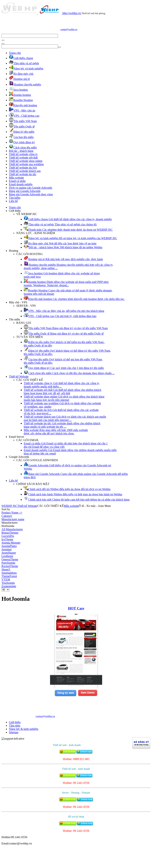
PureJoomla (8, 562)
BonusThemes (9, 532)
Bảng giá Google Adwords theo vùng (31, 194)
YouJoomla (8, 582)
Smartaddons (9, 572)
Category (6, 515)
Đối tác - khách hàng (21, 150)
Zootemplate (8, 586)
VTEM (5, 579)
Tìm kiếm (14, 197)
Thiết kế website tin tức (22, 174)
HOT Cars (76, 608)
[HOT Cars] (76, 687)
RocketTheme (9, 566)
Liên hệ (13, 201)
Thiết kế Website (19, 376)
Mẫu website (16, 177)
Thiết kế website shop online (25, 160)
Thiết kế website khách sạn (25, 170)
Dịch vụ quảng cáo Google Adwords (30, 187)
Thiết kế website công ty (23, 154)
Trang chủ (15, 52)
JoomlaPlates (9, 546)
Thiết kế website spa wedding (26, 164)
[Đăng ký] (65, 695)
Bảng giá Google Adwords (24, 191)
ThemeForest (9, 576)
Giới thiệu (15, 722)
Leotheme (7, 556)
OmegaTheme (9, 559)
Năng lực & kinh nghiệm (23, 729)
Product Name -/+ (11, 512)
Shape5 (5, 569)
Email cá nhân (17, 181)
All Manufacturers (12, 529)
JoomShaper (8, 552)
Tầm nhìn (14, 725)
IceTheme (7, 539)
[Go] (2, 40)
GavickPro (7, 536)
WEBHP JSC (9, 505)
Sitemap (13, 732)
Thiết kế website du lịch (23, 167)
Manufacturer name (12, 519)
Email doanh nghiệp (20, 184)
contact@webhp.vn (68, 29)
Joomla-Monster (10, 542)
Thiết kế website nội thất (23, 157)
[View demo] (87, 695)
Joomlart (6, 549)
